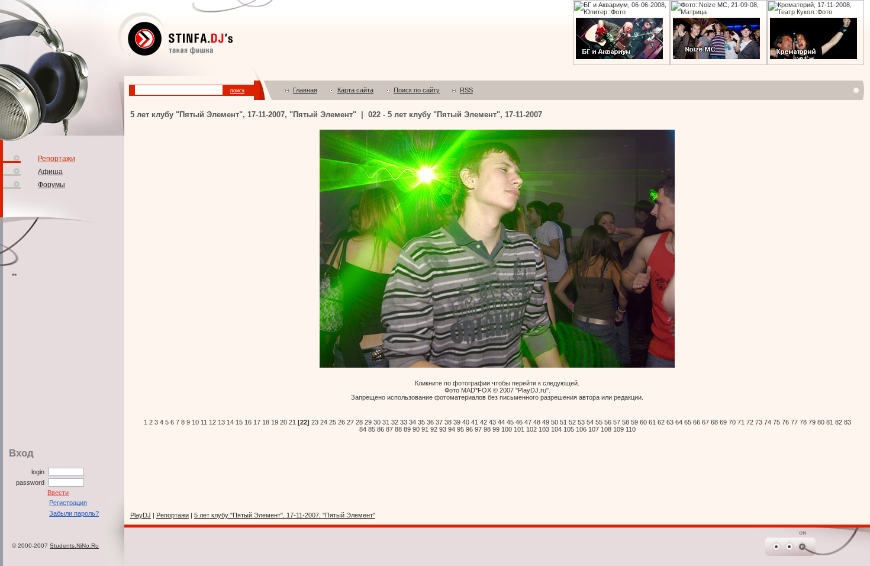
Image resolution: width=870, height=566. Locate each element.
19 (274, 422)
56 (607, 422)
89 (407, 429)
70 (732, 422)
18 (265, 422)
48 (536, 422)
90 (416, 429)
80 (820, 422)
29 (368, 422)
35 (421, 422)
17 (256, 422)
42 (483, 422)
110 (631, 429)
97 (478, 429)
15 (239, 422)
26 (341, 422)
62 (661, 422)
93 (442, 429)
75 (776, 422)
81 (829, 422)
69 (723, 422)
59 (634, 422)
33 (403, 422)
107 (593, 429)
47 (527, 422)
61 (652, 422)
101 (519, 429)
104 (556, 429)
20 (283, 422)
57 (616, 422)
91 (424, 429)
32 (394, 422)
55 (598, 422)
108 (606, 429)
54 (590, 422)
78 (803, 422)
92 (433, 429)
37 (439, 422)
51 (563, 422)
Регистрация (68, 502)
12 (212, 422)
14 (230, 422)
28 (359, 422)
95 (460, 429)
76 (785, 422)
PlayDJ (140, 515)
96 (469, 429)
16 (248, 422)
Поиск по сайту (417, 90)
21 (292, 422)
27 (350, 422)
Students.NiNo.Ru (74, 545)
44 (501, 422)
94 (451, 429)
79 (812, 422)
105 (568, 429)
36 (430, 422)
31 (385, 422)
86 (380, 429)
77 (794, 422)
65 (687, 422)
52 (572, 422)
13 (221, 422)
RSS (466, 90)
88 (398, 429)
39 (456, 422)
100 (506, 429)
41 (474, 422)
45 (510, 422)
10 (195, 422)
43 (492, 422)
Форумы (51, 185)
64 (678, 422)
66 (696, 422)
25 (332, 422)
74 (767, 422)
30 (377, 422)
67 (705, 422)
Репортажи (56, 159)
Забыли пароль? (74, 513)
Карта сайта (355, 90)
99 (496, 429)
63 (670, 422)
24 (323, 422)
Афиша (50, 172)
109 (618, 429)
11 (204, 422)
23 (314, 422)
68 (714, 422)
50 (554, 422)
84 (362, 429)
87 (389, 429)
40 (465, 422)
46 (519, 422)
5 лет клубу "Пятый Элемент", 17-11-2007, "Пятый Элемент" (284, 515)
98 (487, 429)
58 (625, 422)
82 (838, 422)
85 (371, 429)
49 (545, 422)
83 (847, 422)
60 (643, 422)
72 (749, 422)
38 (448, 422)
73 (758, 422)
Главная (305, 90)
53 (581, 422)
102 (531, 429)
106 (581, 429)
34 (412, 422)
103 (544, 429)
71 (741, 422)
